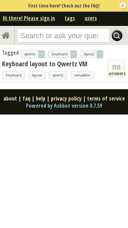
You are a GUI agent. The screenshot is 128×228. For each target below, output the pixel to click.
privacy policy (66, 98)
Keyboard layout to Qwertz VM (44, 63)
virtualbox (82, 75)
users (91, 18)
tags (70, 18)
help (40, 98)
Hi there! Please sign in (29, 18)
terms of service (106, 98)
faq (26, 98)
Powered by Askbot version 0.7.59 (64, 105)
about (10, 98)
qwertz (58, 75)
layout (37, 75)
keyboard (14, 75)
